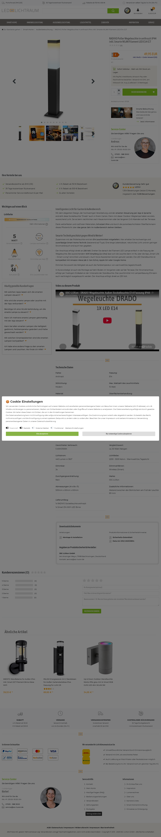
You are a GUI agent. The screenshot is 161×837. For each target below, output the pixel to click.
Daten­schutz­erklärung (46, 421)
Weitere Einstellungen (74, 428)
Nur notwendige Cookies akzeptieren (119, 434)
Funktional (59, 428)
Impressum (110, 418)
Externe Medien (42, 428)
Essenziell (14, 428)
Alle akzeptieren (42, 434)
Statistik (27, 428)
